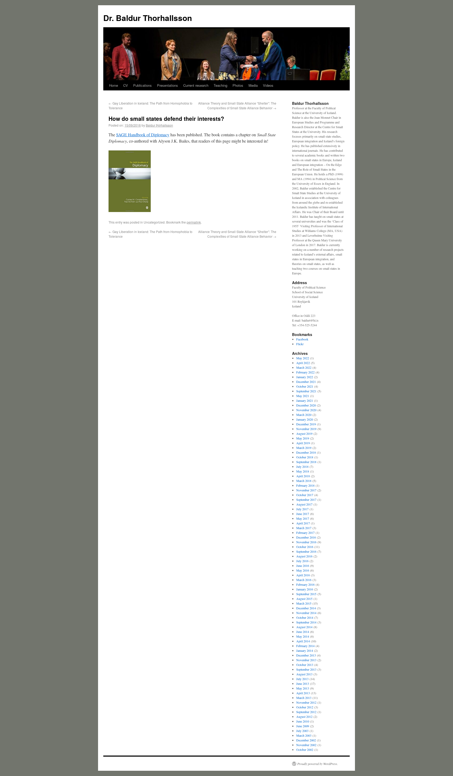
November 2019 (306, 429)
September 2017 (306, 499)
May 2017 (302, 518)
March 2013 (303, 698)
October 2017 (304, 495)
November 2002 (306, 745)
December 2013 (306, 655)
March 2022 (303, 367)
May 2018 (302, 471)
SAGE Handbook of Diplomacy (142, 134)
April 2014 (303, 641)
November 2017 (306, 490)
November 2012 (306, 702)
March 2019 (303, 448)
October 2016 (304, 547)
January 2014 (304, 650)
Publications (142, 85)
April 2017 (303, 523)
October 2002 (304, 749)
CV (125, 85)
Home (113, 85)
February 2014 (305, 646)
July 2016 (302, 561)
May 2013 (302, 688)
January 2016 (304, 589)
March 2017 (303, 528)
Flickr (300, 344)
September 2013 (306, 669)
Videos (268, 85)
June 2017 (302, 514)
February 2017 (305, 532)
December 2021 (306, 381)
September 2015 (306, 594)
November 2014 (306, 613)
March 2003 (303, 735)
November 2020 (306, 410)
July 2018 (302, 466)
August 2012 (304, 716)
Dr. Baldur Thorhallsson (147, 17)
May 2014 (302, 636)
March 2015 (303, 603)
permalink (194, 222)
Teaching (220, 85)
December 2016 (306, 537)
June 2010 (302, 721)
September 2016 (306, 551)
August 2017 (304, 504)
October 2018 (304, 457)
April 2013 (303, 693)
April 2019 (303, 443)
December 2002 (306, 740)
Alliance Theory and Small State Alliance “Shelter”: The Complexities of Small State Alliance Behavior (237, 105)
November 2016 (306, 542)
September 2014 (306, 622)
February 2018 (305, 485)
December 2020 (306, 405)
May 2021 (302, 396)
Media (253, 85)
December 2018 (306, 452)
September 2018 (306, 462)
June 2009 (302, 726)
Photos (238, 85)
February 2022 (305, 372)
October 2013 (304, 665)
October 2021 (304, 386)
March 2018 (303, 481)
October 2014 (304, 617)
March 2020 (303, 415)
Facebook (302, 339)
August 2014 (304, 627)
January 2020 (304, 419)
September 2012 (306, 712)
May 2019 (302, 438)
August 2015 (304, 598)
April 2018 (303, 476)
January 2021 (304, 400)
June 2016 (302, 565)
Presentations (167, 85)
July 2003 (302, 731)
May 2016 (302, 570)
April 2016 (303, 575)
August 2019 (304, 433)
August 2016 (304, 556)
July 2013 (302, 679)
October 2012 (304, 707)
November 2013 (306, 660)
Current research (195, 85)
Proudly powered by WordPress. (317, 764)
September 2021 (306, 391)
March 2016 (303, 580)
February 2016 (305, 584)
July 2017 (302, 509)
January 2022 (304, 377)
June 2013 (302, 683)
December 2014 (306, 608)
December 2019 (306, 424)
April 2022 (303, 363)
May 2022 (302, 358)
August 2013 (304, 674)
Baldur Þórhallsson (159, 125)
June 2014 (302, 632)
